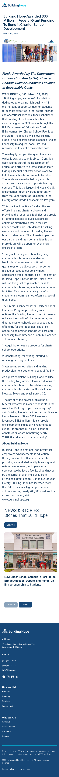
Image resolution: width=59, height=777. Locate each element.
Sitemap (5, 763)
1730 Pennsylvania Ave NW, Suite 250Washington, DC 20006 (18, 645)
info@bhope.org (9, 670)
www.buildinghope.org (15, 499)
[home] (14, 5)
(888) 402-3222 (9, 665)
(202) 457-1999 (9, 661)
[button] (53, 5)
